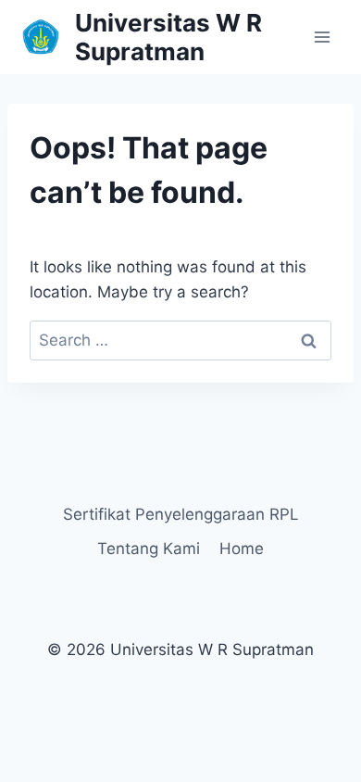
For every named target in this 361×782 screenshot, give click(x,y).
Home (241, 548)
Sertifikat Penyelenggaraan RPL (181, 514)
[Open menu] (322, 36)
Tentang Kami (148, 548)
